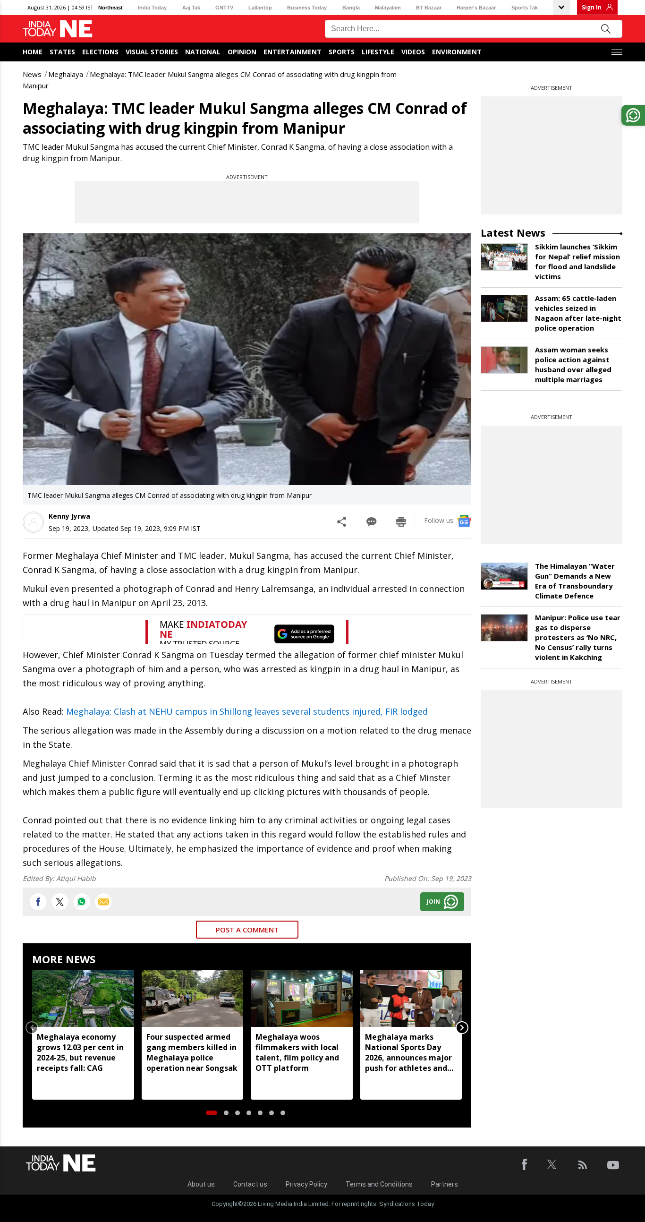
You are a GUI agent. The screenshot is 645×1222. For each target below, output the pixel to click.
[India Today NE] (58, 29)
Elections (100, 51)
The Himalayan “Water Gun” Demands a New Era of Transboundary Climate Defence (575, 580)
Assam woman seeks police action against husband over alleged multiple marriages (573, 364)
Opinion (242, 51)
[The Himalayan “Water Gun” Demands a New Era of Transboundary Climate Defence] (504, 576)
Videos (413, 51)
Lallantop (260, 7)
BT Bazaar (428, 7)
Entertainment (292, 51)
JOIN (433, 901)
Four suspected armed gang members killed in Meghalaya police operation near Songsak (192, 1052)
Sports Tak (524, 7)
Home (32, 51)
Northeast (110, 7)
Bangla (351, 7)
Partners (444, 1184)
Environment (457, 51)
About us (201, 1184)
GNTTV (224, 7)
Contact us (250, 1184)
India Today (152, 7)
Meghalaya (65, 74)
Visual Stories (152, 51)
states (62, 51)
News (32, 74)
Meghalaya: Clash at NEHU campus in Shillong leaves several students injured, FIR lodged (247, 711)
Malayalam (388, 7)
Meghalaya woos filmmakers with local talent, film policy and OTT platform (297, 1052)
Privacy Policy (306, 1184)
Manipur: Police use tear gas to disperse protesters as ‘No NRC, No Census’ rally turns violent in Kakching (577, 637)
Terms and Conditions (379, 1184)
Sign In (592, 7)
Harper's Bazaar (476, 7)
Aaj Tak (191, 7)
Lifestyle (378, 51)
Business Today (307, 7)
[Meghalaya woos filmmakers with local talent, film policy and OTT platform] (302, 998)
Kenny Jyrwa (69, 516)
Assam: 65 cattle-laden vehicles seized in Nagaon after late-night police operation (578, 313)
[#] (81, 901)
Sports (342, 51)
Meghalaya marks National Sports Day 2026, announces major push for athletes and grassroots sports (408, 1052)
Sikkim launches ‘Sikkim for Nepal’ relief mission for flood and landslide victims (577, 261)
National (203, 51)
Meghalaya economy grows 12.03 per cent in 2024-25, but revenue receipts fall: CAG (80, 1052)
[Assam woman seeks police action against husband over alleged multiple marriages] (504, 360)
